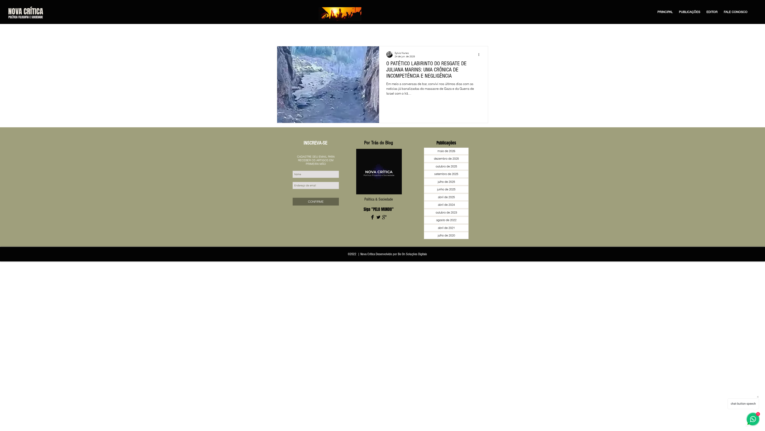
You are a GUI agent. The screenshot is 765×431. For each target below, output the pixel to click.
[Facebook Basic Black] (372, 217)
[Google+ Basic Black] (384, 217)
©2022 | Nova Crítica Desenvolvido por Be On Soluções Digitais (387, 254)
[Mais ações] (480, 54)
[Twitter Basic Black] (378, 217)
